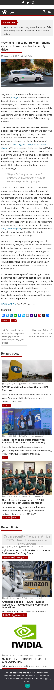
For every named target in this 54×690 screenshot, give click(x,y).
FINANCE (15, 518)
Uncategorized (21, 558)
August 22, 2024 (11, 436)
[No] (50, 679)
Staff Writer (28, 56)
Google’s (15, 97)
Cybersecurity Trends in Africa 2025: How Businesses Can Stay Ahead (27, 540)
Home (7, 27)
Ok (27, 686)
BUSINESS (18, 27)
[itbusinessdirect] (4, 11)
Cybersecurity (8, 558)
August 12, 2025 (11, 547)
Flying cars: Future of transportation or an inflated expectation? (40, 333)
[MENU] (12, 12)
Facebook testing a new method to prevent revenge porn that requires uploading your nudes (13, 336)
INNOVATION (8, 615)
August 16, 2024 (11, 496)
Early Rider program (11, 228)
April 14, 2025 (10, 655)
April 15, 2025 (10, 598)
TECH (14, 321)
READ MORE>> (8, 304)
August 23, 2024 (11, 383)
